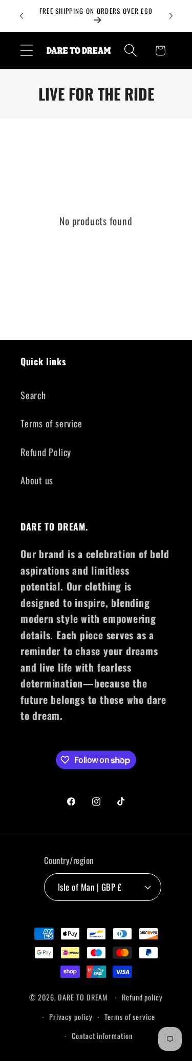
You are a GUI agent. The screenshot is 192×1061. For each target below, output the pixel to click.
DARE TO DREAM (83, 997)
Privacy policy (71, 1016)
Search (33, 395)
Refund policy (142, 997)
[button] (26, 50)
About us (36, 480)
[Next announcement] (171, 16)
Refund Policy (45, 452)
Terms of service (51, 423)
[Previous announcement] (21, 16)
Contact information (102, 1035)
